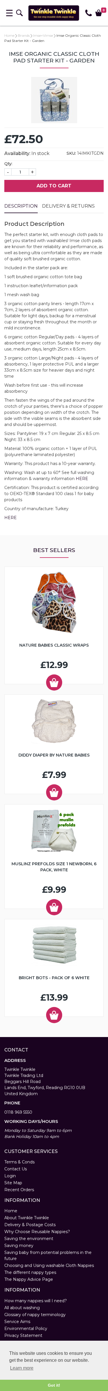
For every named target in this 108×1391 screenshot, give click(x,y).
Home (9, 35)
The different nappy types (30, 1272)
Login (10, 1175)
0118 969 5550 (18, 1112)
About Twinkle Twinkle (26, 1217)
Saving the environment (28, 1238)
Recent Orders (19, 1189)
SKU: (71, 153)
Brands (24, 35)
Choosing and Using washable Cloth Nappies (49, 1265)
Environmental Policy (25, 1328)
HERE (82, 478)
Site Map (13, 1182)
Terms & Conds (19, 1162)
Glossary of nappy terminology (35, 1314)
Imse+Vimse (43, 35)
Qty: (8, 163)
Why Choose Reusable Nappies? (37, 1231)
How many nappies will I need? (35, 1300)
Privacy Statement (23, 1335)
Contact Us (15, 1169)
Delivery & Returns (68, 206)
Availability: (17, 153)
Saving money (18, 1245)
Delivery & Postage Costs (30, 1224)
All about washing (22, 1307)
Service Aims (17, 1321)
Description (21, 206)
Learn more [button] (21, 1368)
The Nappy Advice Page (28, 1279)
